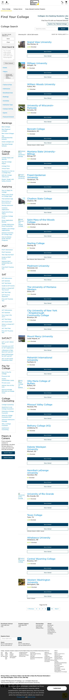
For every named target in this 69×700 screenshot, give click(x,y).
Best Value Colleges (8, 133)
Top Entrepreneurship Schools (7, 137)
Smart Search (7, 47)
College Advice (17, 9)
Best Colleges (6, 127)
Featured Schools (8, 117)
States (5, 67)
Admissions (6, 88)
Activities (6, 100)
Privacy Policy (21, 697)
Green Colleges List (8, 141)
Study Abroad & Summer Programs (35, 9)
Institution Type (8, 104)
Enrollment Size (8, 92)
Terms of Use (31, 697)
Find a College (6, 9)
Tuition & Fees (7, 84)
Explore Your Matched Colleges (57, 24)
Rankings (6, 96)
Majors (5, 71)
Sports (5, 112)
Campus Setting (8, 109)
